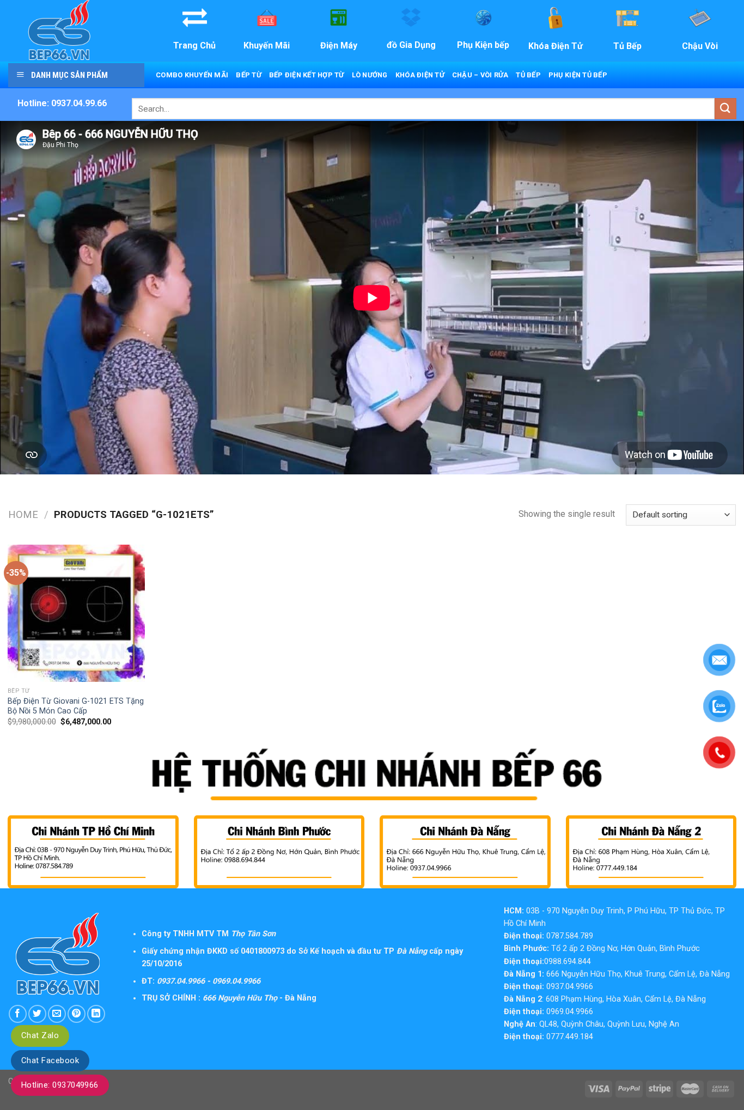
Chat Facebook (50, 1060)
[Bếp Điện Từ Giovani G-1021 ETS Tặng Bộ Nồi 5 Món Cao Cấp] (76, 613)
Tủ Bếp (528, 75)
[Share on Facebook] (18, 1014)
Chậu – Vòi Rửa (480, 75)
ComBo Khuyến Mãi (192, 75)
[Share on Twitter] (37, 1014)
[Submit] (725, 108)
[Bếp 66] (75, 31)
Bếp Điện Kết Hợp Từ (306, 75)
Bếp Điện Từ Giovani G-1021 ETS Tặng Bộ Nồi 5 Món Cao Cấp (76, 706)
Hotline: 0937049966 (60, 1085)
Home (23, 514)
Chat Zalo (40, 1035)
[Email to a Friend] (57, 1014)
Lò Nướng (370, 75)
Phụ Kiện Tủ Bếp (577, 75)
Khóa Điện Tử (419, 75)
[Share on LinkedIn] (96, 1014)
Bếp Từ (248, 75)
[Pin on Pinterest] (77, 1014)
